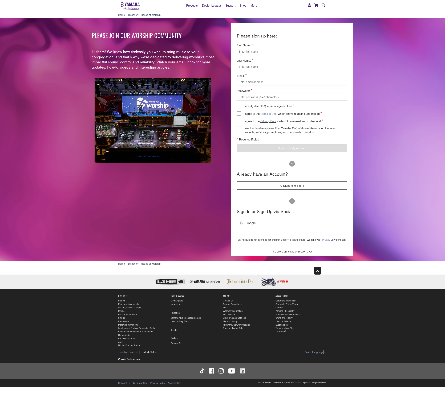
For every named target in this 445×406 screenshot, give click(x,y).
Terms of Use (268, 114)
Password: (244, 90)
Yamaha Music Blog (285, 327)
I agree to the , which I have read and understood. (283, 113)
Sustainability (282, 324)
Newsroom (176, 304)
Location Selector (128, 352)
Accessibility (174, 383)
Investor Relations (284, 321)
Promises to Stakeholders (288, 314)
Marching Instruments (128, 324)
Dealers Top (176, 343)
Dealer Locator (211, 5)
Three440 (280, 331)
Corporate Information (286, 300)
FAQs (225, 307)
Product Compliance (232, 304)
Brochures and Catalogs (234, 317)
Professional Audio (127, 338)
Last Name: (245, 60)
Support (230, 5)
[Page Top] (317, 271)
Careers (279, 307)
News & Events (177, 295)
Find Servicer (229, 314)
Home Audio (124, 334)
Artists (174, 330)
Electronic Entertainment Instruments (135, 331)
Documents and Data (233, 327)
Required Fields (248, 139)
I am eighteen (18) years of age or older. (269, 106)
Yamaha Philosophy (285, 310)
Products (192, 5)
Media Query (177, 300)
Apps (120, 341)
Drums (121, 310)
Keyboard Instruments (128, 304)
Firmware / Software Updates (236, 324)
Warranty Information (233, 310)
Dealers (174, 338)
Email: (242, 75)
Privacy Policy (269, 121)
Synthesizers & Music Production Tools (136, 327)
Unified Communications (129, 345)
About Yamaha (282, 295)
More (253, 5)
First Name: (245, 45)
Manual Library (230, 321)
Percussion (123, 321)
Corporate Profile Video (287, 304)
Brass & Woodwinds (127, 314)
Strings (121, 317)
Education (175, 312)
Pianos (121, 300)
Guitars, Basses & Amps (129, 307)
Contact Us (228, 300)
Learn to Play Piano (180, 321)
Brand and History (284, 317)
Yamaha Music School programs (186, 317)
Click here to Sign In (292, 186)
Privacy (326, 239)
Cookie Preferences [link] (129, 359)
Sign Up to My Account (292, 148)
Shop (243, 5)
